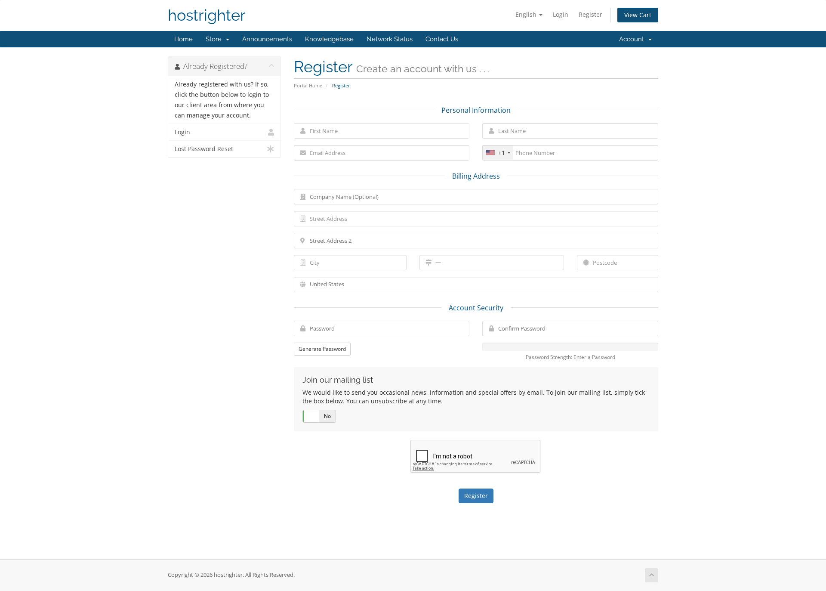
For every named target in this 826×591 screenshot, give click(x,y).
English (526, 14)
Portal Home (308, 85)
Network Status (390, 39)
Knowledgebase (329, 39)
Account (633, 39)
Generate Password (322, 349)
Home (183, 39)
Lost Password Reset (204, 149)
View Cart (637, 15)
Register (590, 14)
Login (560, 14)
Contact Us (441, 39)
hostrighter (207, 15)
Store (215, 39)
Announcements (267, 39)
